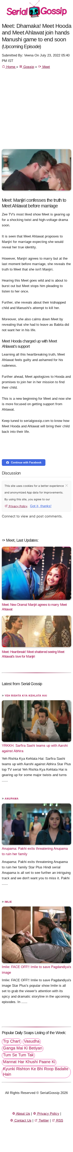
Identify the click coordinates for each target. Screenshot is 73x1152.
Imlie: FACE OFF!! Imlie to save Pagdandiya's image (36, 969)
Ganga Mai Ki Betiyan (22, 1048)
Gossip (28, 67)
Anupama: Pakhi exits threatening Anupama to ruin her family (35, 851)
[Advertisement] (36, 111)
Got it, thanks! (41, 506)
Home (10, 67)
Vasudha (32, 1041)
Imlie (8, 901)
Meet (45, 67)
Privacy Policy (17, 506)
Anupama (12, 798)
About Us (22, 1114)
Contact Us (22, 1120)
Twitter (43, 1120)
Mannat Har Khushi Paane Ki (29, 1061)
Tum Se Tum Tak (18, 1055)
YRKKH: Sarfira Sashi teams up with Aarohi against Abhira (35, 748)
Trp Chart (11, 1041)
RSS (59, 1120)
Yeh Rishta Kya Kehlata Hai (26, 695)
